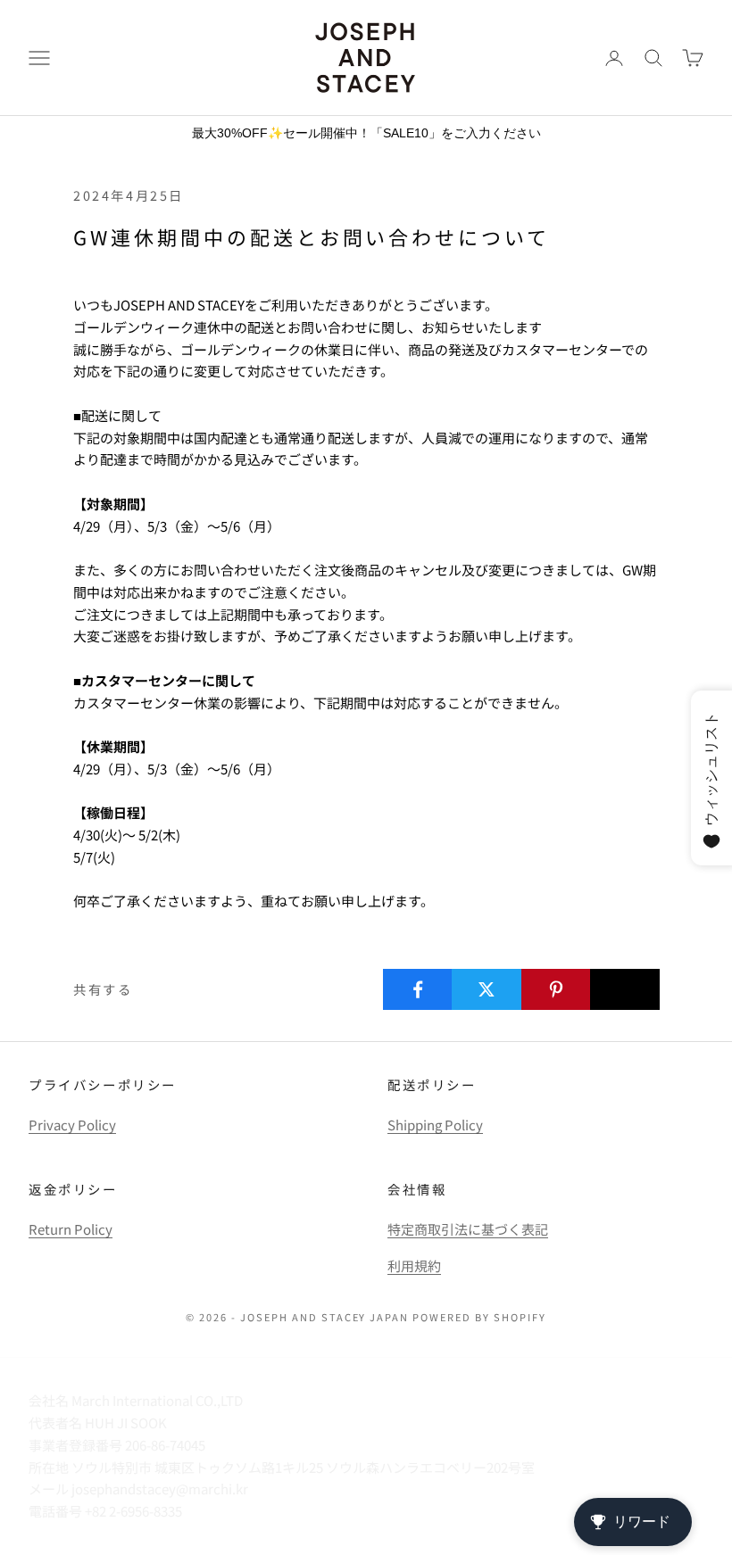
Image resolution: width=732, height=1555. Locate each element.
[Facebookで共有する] (418, 989)
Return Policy (70, 1229)
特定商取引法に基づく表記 (467, 1229)
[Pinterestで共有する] (556, 989)
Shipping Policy (435, 1124)
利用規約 (414, 1265)
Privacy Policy (72, 1124)
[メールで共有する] (625, 989)
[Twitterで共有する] (486, 989)
